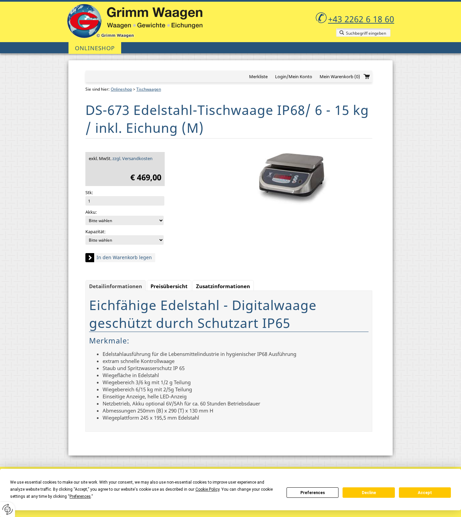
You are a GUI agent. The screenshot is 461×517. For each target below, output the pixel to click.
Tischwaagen (148, 89)
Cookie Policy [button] (207, 489)
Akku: (91, 212)
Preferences (312, 492)
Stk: (89, 192)
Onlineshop (95, 48)
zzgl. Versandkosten (132, 158)
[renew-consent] (7, 509)
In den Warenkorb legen (124, 257)
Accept (425, 492)
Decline (369, 492)
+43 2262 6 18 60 (361, 19)
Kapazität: (95, 232)
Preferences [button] (80, 496)
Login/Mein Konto (293, 76)
